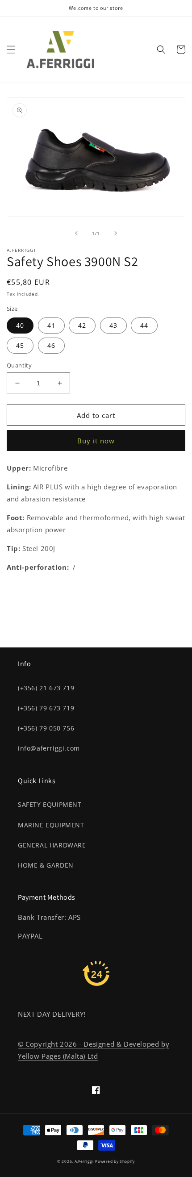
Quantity (19, 365)
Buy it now (96, 440)
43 (113, 325)
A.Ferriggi (84, 1161)
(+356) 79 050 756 (46, 728)
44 (144, 325)
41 (51, 325)
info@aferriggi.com (49, 748)
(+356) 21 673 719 (46, 688)
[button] (11, 49)
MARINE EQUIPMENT (51, 825)
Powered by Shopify (115, 1161)
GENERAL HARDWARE (52, 845)
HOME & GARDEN (46, 865)
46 (51, 345)
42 (82, 325)
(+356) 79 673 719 (46, 708)
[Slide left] (76, 233)
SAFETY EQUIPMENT (50, 804)
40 (20, 325)
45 (20, 345)
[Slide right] (115, 233)
